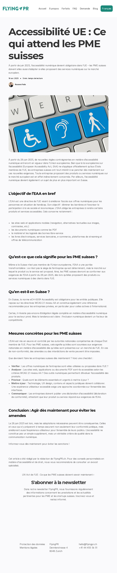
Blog (95, 8)
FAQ (75, 8)
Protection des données (32, 544)
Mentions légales (28, 547)
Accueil (42, 8)
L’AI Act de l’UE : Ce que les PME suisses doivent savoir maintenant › (58, 474)
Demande (85, 8)
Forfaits (66, 8)
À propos (54, 8)
